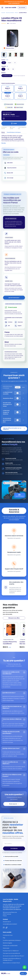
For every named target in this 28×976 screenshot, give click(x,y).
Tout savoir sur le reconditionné (11, 953)
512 (13, 69)
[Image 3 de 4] (15, 54)
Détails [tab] (3, 132)
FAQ (4, 937)
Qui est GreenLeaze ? (14, 297)
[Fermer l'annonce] (25, 2)
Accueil (3, 12)
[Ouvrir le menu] (2, 7)
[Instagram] (4, 927)
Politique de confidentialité (10, 945)
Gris (4, 62)
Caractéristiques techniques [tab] (14, 132)
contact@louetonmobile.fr (10, 924)
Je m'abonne (14, 848)
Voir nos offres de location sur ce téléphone (12, 428)
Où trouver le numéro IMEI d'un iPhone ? (13, 956)
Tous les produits (10, 12)
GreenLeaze (6, 948)
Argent (9, 62)
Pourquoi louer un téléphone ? (11, 950)
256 (8, 69)
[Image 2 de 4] (9, 54)
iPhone (16, 12)
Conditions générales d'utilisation (12, 940)
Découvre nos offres (14, 618)
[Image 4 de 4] (21, 54)
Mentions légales (7, 943)
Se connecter (22, 7)
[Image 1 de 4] (4, 54)
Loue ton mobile (10, 7)
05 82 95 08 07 (7, 921)
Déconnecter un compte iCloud (11, 962)
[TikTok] (6, 927)
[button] (7, 88)
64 (3, 69)
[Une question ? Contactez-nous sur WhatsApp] (25, 967)
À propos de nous (7, 935)
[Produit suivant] (23, 628)
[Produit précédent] (4, 628)
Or (15, 62)
